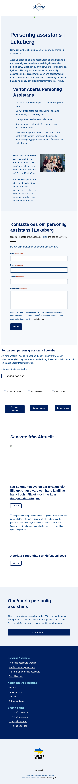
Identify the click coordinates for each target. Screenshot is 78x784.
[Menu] (75, 7)
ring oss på (53, 237)
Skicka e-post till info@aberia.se (26, 237)
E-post (16, 265)
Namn (16, 253)
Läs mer (16, 506)
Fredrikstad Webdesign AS (48, 778)
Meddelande (18, 288)
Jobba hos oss (15, 376)
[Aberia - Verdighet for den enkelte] (39, 6)
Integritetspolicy (39, 770)
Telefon (17, 276)
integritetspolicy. (38, 319)
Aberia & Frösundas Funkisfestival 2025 (38, 555)
